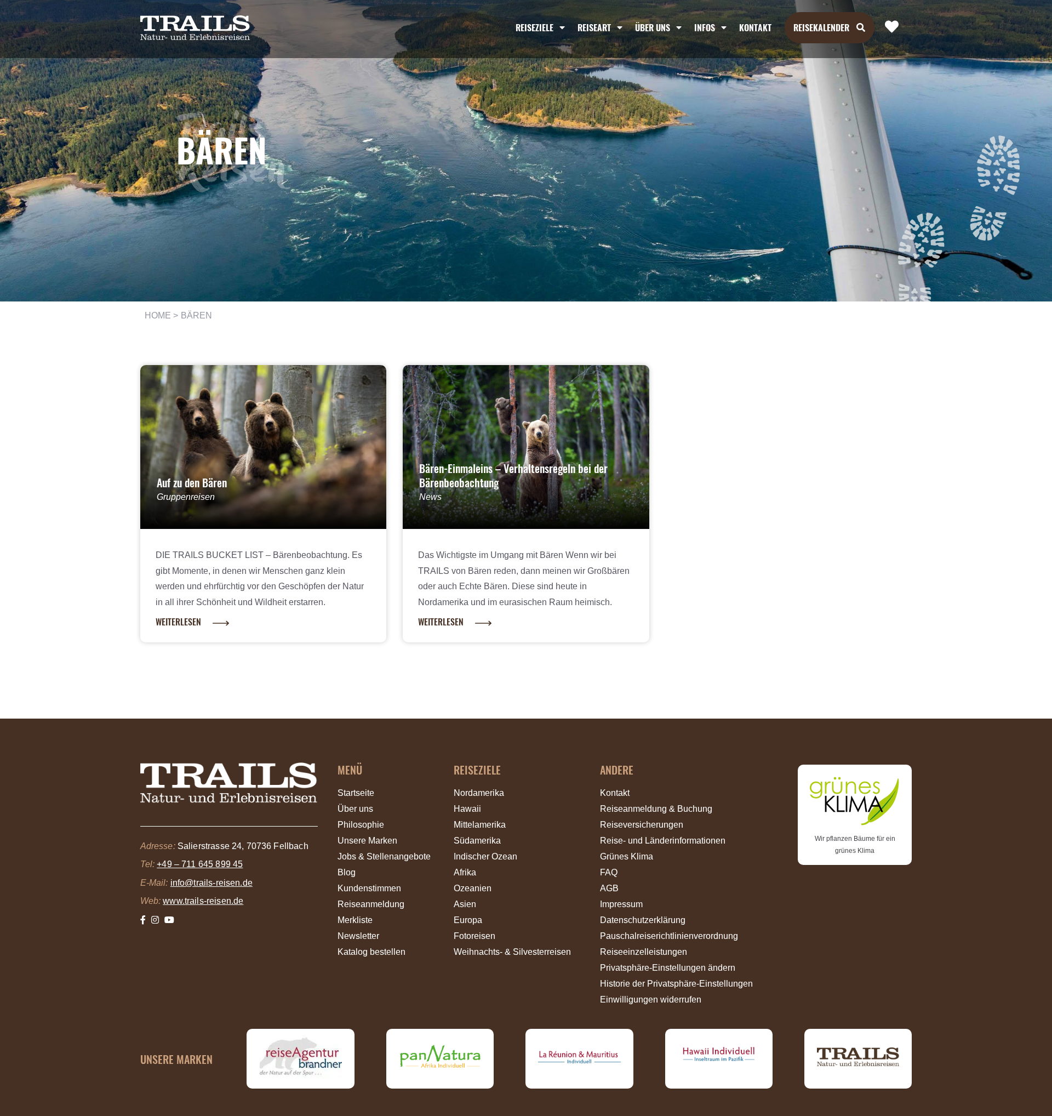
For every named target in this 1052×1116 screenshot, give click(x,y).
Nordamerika (479, 793)
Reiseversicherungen (641, 824)
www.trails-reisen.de (203, 901)
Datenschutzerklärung (642, 920)
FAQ (609, 872)
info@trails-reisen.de (211, 882)
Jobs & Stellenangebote (384, 856)
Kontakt (755, 27)
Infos (704, 27)
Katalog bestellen (371, 951)
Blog (347, 872)
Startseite (356, 793)
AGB (609, 888)
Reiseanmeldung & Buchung (656, 808)
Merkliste (355, 920)
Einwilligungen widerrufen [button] (650, 999)
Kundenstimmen (369, 888)
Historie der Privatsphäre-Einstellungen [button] (676, 983)
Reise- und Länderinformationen (662, 840)
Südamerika (477, 840)
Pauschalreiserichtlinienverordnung (669, 936)
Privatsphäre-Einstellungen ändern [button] (667, 967)
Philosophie (361, 824)
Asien (465, 904)
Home (158, 315)
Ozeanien (472, 888)
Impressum (621, 904)
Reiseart (594, 27)
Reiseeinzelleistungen (643, 951)
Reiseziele (534, 27)
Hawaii (467, 808)
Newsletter (358, 936)
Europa (468, 920)
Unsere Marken (367, 840)
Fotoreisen (474, 936)
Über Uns (652, 27)
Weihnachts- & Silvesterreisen (512, 951)
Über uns (355, 808)
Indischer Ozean (485, 856)
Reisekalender (821, 27)
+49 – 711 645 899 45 (200, 864)
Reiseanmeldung (371, 904)
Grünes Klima (626, 856)
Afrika (465, 872)
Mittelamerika (480, 824)
